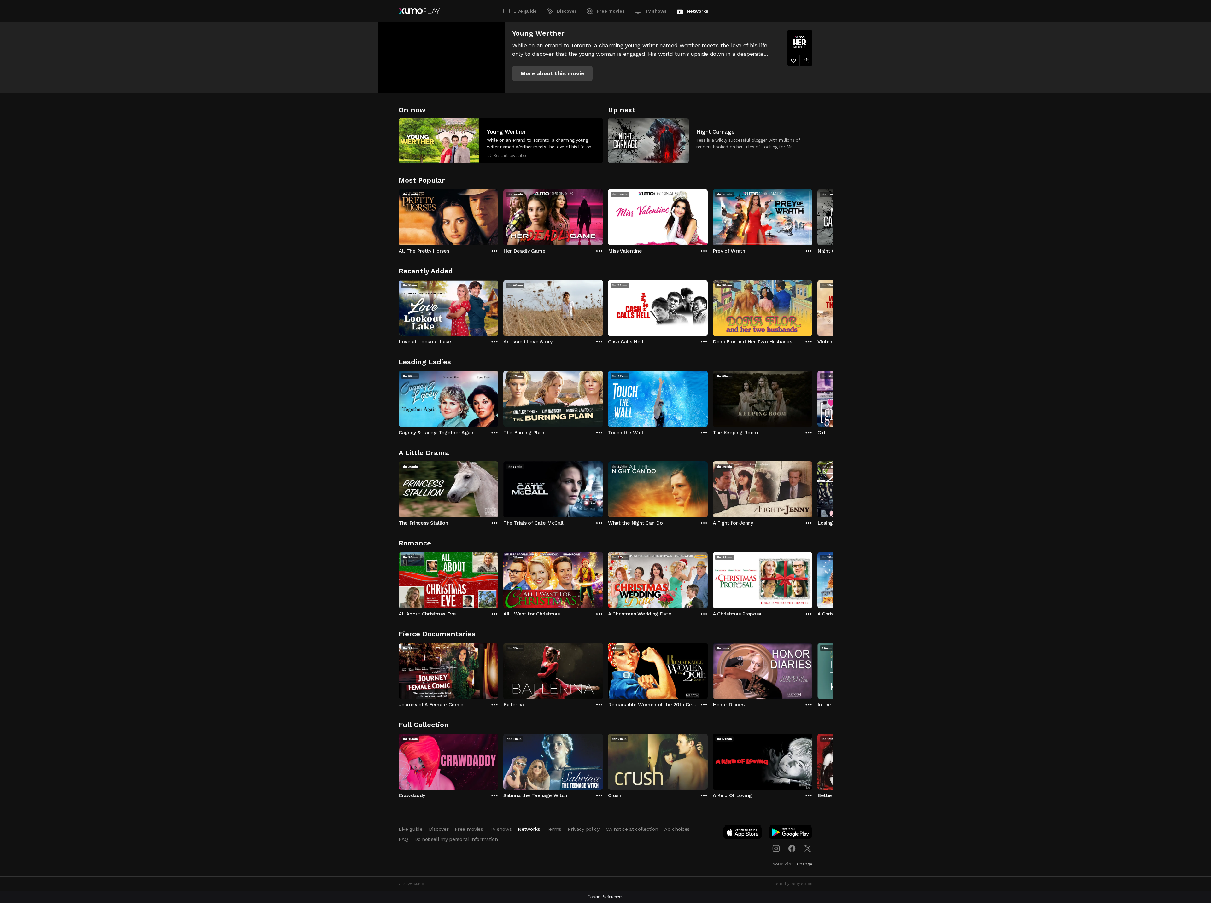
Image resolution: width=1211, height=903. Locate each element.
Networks (697, 11)
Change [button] (804, 863)
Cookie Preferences (605, 896)
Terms (554, 829)
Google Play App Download (790, 833)
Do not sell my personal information (456, 839)
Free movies (611, 11)
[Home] (419, 11)
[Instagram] (776, 848)
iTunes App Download (743, 833)
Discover (566, 11)
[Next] (812, 215)
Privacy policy (584, 829)
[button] (552, 73)
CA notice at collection (632, 829)
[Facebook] (792, 848)
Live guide (525, 11)
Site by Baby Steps (794, 884)
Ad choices (677, 829)
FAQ (403, 839)
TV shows (656, 11)
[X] (807, 848)
